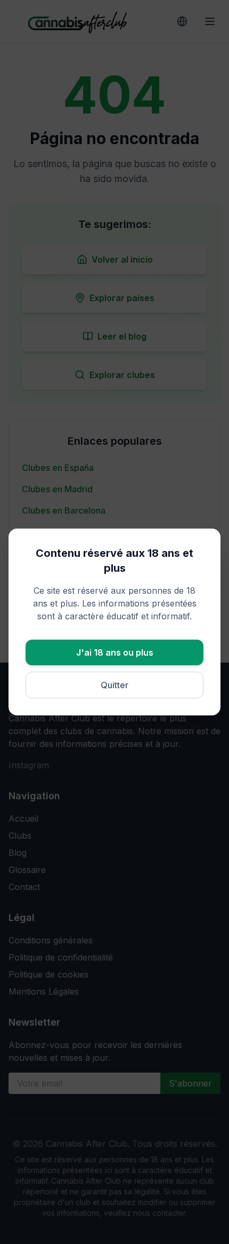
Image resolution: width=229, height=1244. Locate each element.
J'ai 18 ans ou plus (114, 652)
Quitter (114, 685)
